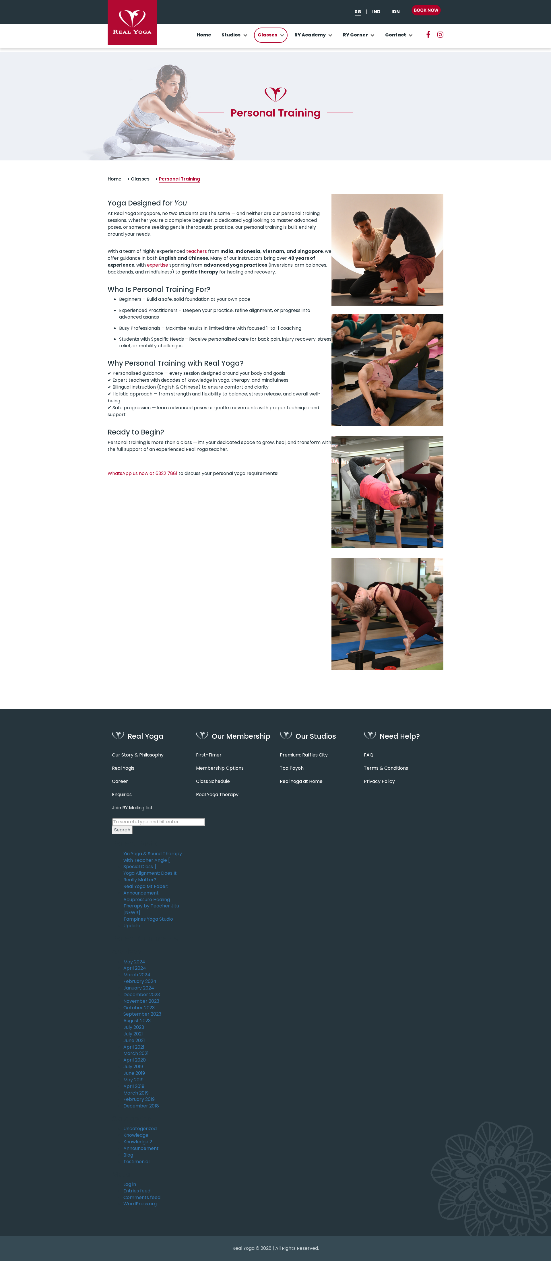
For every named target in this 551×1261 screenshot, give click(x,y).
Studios (231, 35)
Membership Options (220, 768)
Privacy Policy (379, 781)
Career (120, 781)
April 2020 (134, 1060)
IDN (395, 12)
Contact (395, 35)
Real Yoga (243, 1248)
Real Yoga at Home (301, 781)
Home (204, 35)
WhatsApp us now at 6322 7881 (142, 473)
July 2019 (133, 1067)
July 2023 (133, 1027)
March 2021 (136, 1053)
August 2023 (137, 1021)
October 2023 (139, 1008)
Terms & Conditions (386, 768)
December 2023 (141, 995)
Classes (267, 35)
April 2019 (133, 1086)
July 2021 (133, 1034)
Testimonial (136, 1162)
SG (358, 12)
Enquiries (122, 794)
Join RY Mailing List (132, 808)
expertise (157, 265)
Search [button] (122, 830)
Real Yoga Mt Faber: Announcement (145, 889)
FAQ (368, 755)
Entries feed (136, 1191)
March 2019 (136, 1093)
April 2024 (134, 968)
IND (376, 12)
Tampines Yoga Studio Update (148, 922)
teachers (196, 251)
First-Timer (209, 755)
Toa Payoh (292, 768)
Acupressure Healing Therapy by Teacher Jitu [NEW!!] (151, 906)
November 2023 (141, 1001)
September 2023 (142, 1014)
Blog (128, 1155)
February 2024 (139, 981)
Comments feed (141, 1197)
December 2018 (141, 1106)
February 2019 (139, 1099)
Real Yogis (123, 768)
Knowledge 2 (137, 1142)
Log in (129, 1184)
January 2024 (138, 988)
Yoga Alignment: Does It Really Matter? (150, 876)
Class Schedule (213, 781)
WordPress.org (140, 1204)
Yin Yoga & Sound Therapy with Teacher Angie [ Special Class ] (152, 860)
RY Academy (310, 35)
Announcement (141, 1148)
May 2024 (134, 962)
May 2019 (133, 1080)
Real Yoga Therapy (217, 794)
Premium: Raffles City (304, 755)
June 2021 (134, 1040)
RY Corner (355, 35)
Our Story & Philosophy (138, 755)
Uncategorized (140, 1129)
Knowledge (135, 1135)
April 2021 (133, 1047)
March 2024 (136, 975)
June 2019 (134, 1073)
